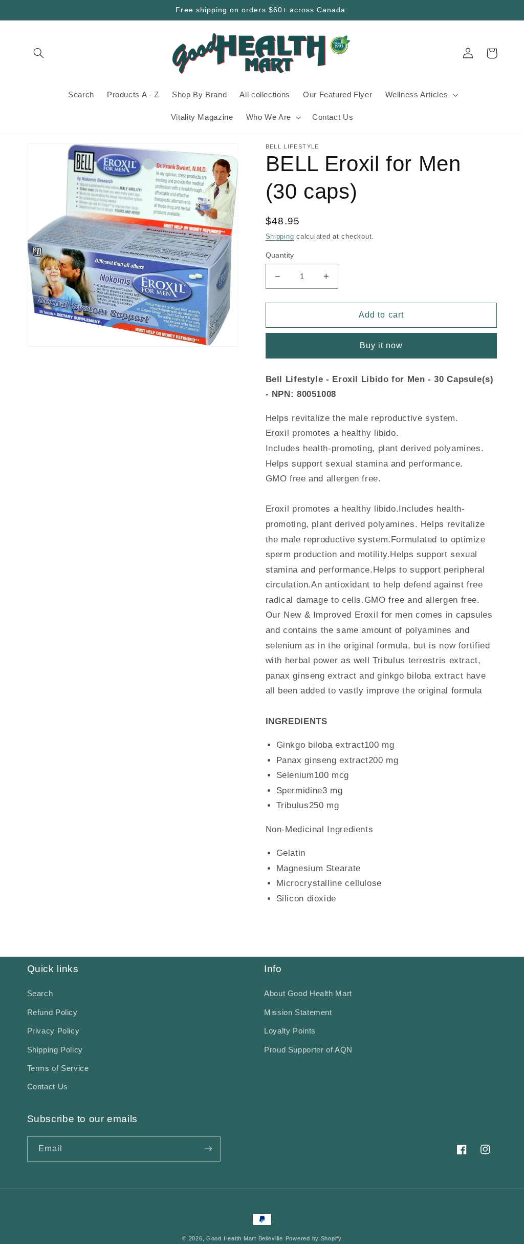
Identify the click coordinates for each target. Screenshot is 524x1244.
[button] (39, 53)
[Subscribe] (208, 1149)
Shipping (280, 236)
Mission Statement (298, 1012)
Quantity (280, 255)
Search (40, 993)
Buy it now (381, 345)
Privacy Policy (53, 1031)
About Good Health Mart (308, 993)
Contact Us (47, 1087)
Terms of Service (58, 1068)
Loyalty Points (290, 1031)
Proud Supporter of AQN (308, 1050)
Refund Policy (52, 1012)
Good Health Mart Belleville (244, 1238)
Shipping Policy (55, 1050)
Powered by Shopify (314, 1238)
